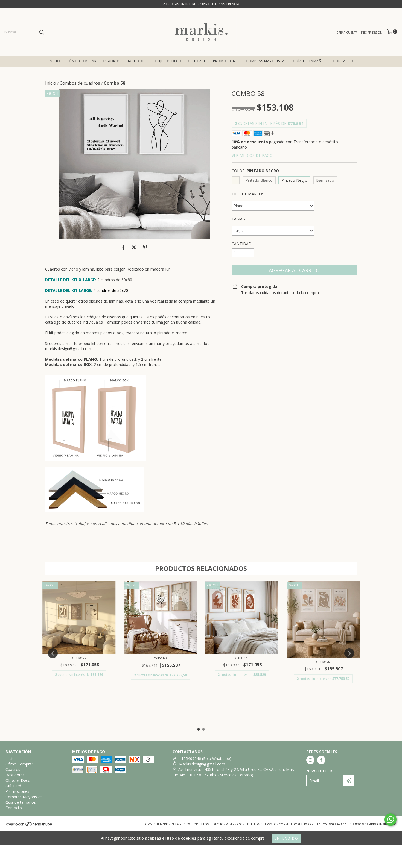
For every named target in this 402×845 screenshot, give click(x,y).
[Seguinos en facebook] (321, 760)
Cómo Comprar (81, 61)
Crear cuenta (346, 32)
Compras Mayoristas (266, 61)
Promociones (226, 61)
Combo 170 (241, 658)
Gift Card (197, 61)
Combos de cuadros (80, 83)
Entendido (286, 838)
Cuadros (111, 61)
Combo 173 (79, 658)
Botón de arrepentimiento (375, 824)
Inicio (54, 61)
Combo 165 (160, 658)
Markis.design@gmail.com (202, 764)
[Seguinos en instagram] (310, 760)
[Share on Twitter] (133, 247)
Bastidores (137, 61)
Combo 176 (323, 662)
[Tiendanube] (29, 826)
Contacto (343, 61)
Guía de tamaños (310, 61)
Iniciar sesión (371, 32)
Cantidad (242, 243)
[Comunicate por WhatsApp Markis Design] (390, 819)
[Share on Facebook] (123, 247)
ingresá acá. (337, 824)
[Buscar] (41, 32)
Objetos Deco (168, 61)
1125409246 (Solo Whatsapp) (205, 758)
